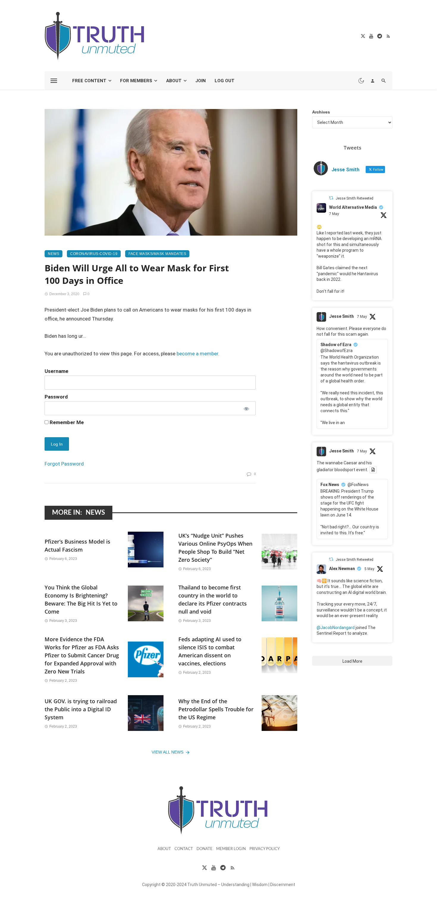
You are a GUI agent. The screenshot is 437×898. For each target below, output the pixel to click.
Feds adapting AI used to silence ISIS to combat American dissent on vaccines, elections (209, 651)
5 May (369, 569)
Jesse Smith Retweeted (354, 198)
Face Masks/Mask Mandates (157, 254)
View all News (167, 752)
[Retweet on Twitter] (331, 198)
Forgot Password (64, 464)
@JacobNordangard (336, 627)
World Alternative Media (353, 207)
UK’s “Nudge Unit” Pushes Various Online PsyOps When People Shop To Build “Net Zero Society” (215, 547)
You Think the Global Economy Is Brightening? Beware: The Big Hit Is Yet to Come (81, 599)
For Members (136, 80)
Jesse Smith (341, 316)
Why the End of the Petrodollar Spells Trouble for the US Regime (216, 709)
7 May (334, 214)
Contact (184, 849)
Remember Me (66, 422)
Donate (205, 849)
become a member (197, 354)
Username (56, 371)
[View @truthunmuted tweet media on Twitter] (373, 469)
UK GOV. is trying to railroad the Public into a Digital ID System (81, 709)
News (53, 254)
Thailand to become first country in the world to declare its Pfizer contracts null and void (212, 599)
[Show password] (246, 408)
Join (200, 80)
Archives (321, 112)
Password (56, 397)
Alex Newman (342, 568)
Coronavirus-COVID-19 (93, 254)
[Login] (372, 81)
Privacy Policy (264, 849)
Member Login (231, 849)
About (174, 80)
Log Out (225, 80)
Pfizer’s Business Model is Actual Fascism (77, 545)
